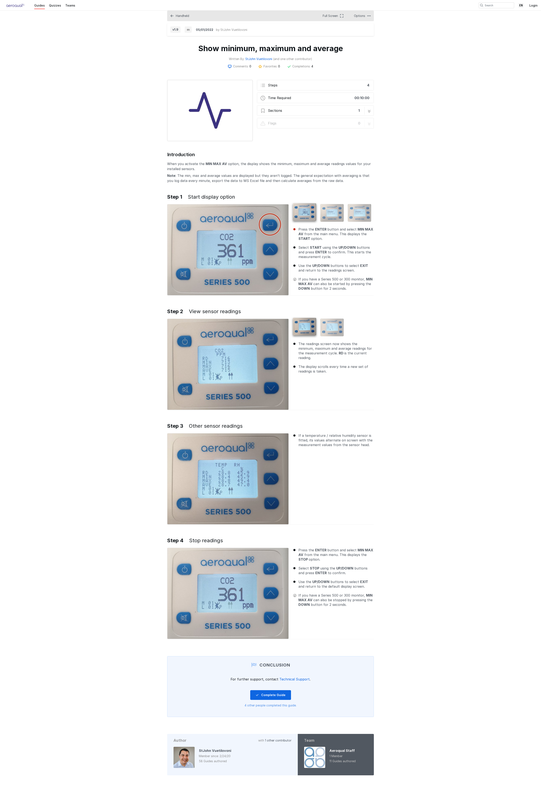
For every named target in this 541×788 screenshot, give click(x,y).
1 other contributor (278, 740)
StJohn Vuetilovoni (233, 29)
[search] (481, 5)
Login (533, 5)
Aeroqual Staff (342, 750)
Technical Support (294, 679)
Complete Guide (273, 695)
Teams (70, 5)
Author (180, 740)
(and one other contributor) (292, 59)
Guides (39, 5)
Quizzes (55, 5)
